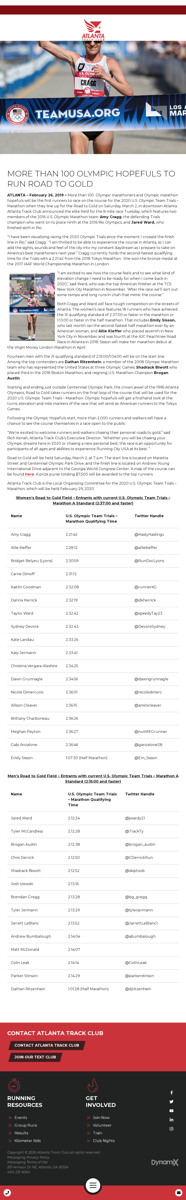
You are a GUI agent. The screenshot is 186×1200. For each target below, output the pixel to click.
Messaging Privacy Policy (28, 1157)
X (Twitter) (171, 1101)
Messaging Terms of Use (27, 1162)
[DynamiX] (165, 1162)
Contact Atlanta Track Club (47, 1045)
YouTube (171, 1110)
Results (21, 1133)
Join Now (101, 1118)
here (29, 474)
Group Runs (26, 1125)
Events (21, 1118)
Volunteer (102, 1125)
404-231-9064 (18, 1172)
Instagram (171, 1128)
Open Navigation (93, 1185)
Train (97, 1133)
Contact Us (178, 1192)
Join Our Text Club (35, 1057)
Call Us (7, 1192)
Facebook (171, 1092)
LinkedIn (171, 1119)
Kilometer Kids (28, 1141)
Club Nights (104, 1141)
